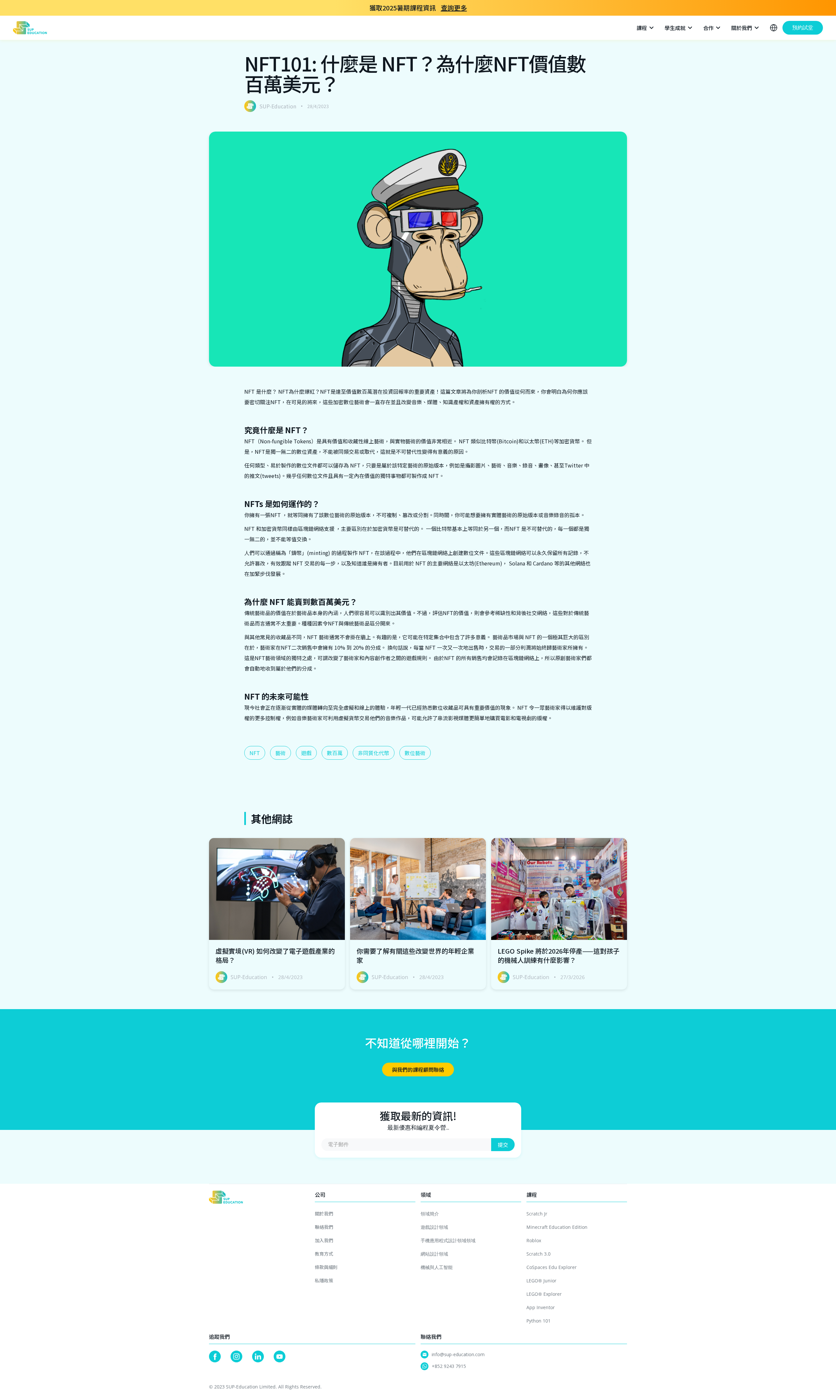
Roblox (533, 1240)
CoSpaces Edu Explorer (551, 1267)
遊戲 (306, 753)
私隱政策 (324, 1280)
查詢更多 (454, 7)
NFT (254, 753)
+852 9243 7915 (449, 1366)
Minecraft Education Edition (556, 1227)
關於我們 (324, 1213)
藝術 (280, 753)
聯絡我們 (324, 1227)
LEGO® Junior (541, 1280)
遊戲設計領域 (434, 1227)
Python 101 (538, 1321)
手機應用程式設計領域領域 (448, 1240)
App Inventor (540, 1307)
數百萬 (335, 753)
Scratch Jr (536, 1214)
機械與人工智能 (437, 1267)
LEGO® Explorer (544, 1294)
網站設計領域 (434, 1254)
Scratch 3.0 (538, 1254)
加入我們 (324, 1240)
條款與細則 (326, 1267)
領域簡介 (430, 1214)
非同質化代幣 (373, 753)
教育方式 (324, 1253)
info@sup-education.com (458, 1354)
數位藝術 (415, 753)
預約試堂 (802, 27)
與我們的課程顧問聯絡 (418, 1069)
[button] (646, 28)
